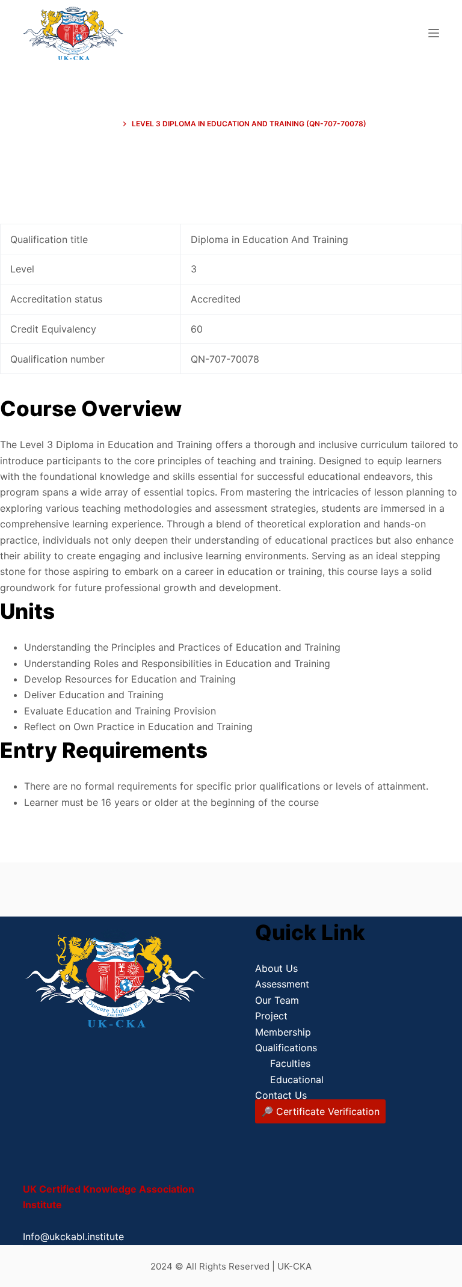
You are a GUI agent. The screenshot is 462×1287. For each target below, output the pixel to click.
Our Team (277, 1000)
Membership (283, 1032)
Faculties (290, 1063)
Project (271, 1016)
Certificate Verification (328, 1111)
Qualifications (286, 1048)
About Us (276, 968)
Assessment (282, 984)
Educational (297, 1080)
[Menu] (433, 33)
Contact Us (281, 1095)
